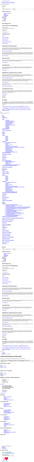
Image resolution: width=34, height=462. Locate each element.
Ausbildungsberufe (6, 411)
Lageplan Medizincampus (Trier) (6, 41)
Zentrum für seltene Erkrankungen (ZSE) (11, 191)
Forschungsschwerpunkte (7, 403)
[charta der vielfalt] (5, 460)
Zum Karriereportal (5, 62)
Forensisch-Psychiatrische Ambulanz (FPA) (12, 146)
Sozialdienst (7, 126)
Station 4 (7, 138)
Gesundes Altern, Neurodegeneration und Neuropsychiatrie (14, 205)
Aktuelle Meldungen (7, 416)
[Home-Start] (2, 115)
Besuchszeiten (6, 14)
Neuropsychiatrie (8, 148)
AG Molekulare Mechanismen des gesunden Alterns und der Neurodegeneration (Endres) (18, 206)
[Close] (2, 7)
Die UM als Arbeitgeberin (7, 409)
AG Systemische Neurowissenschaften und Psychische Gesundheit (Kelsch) (16, 208)
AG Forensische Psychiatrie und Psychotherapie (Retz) (13, 212)
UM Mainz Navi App (5, 43)
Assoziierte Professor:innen (9, 123)
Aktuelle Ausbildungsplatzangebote (9, 412)
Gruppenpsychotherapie (9, 162)
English (5, 19)
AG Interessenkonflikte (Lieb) (10, 209)
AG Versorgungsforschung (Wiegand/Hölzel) (12, 215)
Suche (4, 9)
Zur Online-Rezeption (5, 55)
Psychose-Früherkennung (9, 149)
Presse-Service (6, 419)
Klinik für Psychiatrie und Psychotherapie (8, 2)
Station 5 (7, 139)
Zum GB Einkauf (4, 93)
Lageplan (5, 426)
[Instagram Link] (2, 441)
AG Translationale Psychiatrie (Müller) (11, 210)
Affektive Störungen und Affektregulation (11, 204)
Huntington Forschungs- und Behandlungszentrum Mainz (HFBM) (15, 147)
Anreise (3, 35)
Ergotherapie (7, 127)
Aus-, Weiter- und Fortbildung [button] (6, 224)
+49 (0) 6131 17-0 (5, 272)
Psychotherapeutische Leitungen (10, 121)
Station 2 (7, 136)
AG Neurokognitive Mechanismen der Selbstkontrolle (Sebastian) (15, 213)
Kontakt (2, 375)
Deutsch (5, 18)
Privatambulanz (8, 143)
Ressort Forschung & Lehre (8, 406)
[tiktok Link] (2, 444)
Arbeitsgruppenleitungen (9, 122)
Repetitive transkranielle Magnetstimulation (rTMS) (13, 164)
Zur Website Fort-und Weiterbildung (7, 326)
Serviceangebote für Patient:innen (8, 399)
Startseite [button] (3, 116)
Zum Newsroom (4, 310)
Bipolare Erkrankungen (9, 144)
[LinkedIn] (2, 438)
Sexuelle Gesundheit (8, 150)
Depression (7, 145)
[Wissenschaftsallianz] (8, 456)
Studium (5, 405)
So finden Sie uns (2, 393)
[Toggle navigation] (9, 113)
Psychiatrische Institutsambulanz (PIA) (11, 142)
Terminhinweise (6, 423)
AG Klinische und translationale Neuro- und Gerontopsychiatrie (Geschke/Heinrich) (17, 207)
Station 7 (7, 140)
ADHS (7, 183)
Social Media (6, 417)
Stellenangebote (6, 15)
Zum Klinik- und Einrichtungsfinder (7, 77)
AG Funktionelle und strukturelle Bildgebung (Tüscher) (13, 214)
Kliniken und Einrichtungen (8, 396)
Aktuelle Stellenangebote (7, 410)
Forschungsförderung (7, 404)
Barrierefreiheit (4, 448)
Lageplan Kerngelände (5, 37)
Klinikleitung (7, 120)
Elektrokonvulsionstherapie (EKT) (10, 161)
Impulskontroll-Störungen (9, 187)
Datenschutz (4, 447)
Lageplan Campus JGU (5, 40)
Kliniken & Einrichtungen (7, 13)
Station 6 (7, 179)
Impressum (3, 446)
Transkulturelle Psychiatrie (9, 151)
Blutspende (5, 16)
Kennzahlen (5, 429)
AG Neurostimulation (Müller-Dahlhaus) (11, 211)
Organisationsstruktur (7, 430)
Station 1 (7, 175)
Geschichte (5, 431)
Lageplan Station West (5, 38)
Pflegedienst (7, 125)
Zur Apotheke (4, 95)
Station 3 (7, 137)
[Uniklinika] (8, 453)
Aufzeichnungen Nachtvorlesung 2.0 (9, 424)
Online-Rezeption (6, 398)
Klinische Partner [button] (4, 168)
